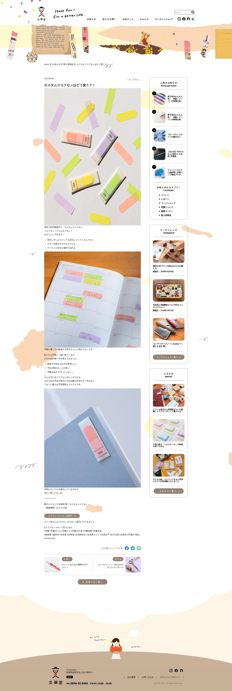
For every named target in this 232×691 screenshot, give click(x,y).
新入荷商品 (134, 80)
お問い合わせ (148, 677)
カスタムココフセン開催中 (60, 516)
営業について (167, 207)
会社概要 (131, 677)
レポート (165, 199)
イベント (165, 195)
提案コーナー (167, 211)
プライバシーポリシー (170, 677)
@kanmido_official (64, 522)
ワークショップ (168, 203)
